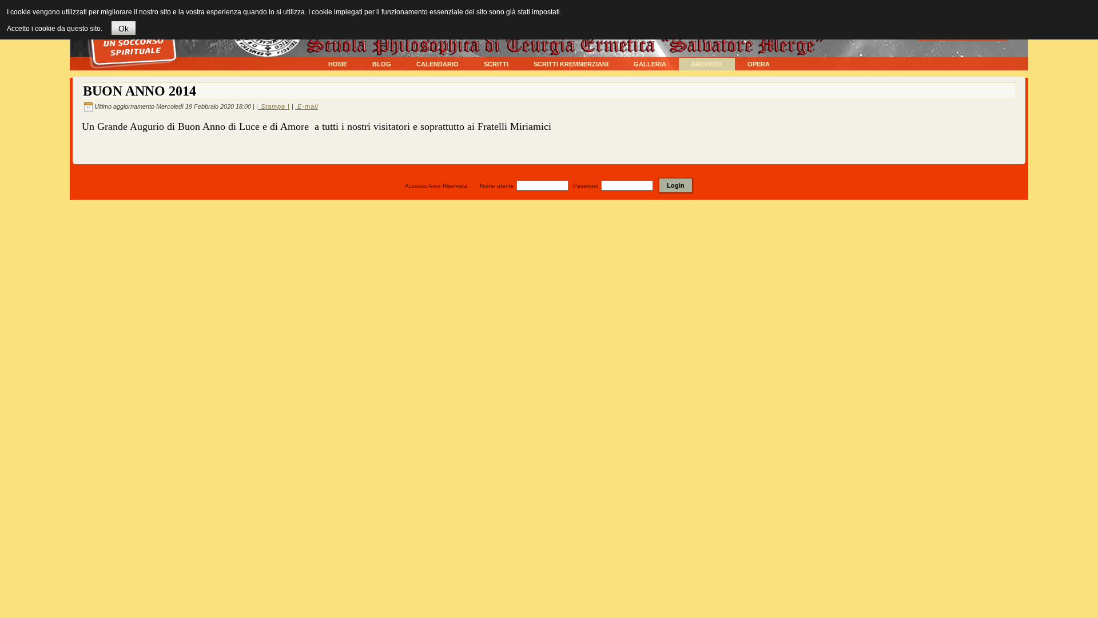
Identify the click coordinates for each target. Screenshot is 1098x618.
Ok (123, 28)
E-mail (306, 106)
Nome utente (497, 186)
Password (586, 186)
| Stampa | (273, 106)
